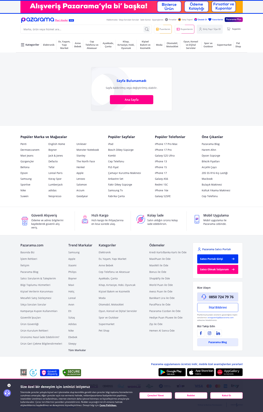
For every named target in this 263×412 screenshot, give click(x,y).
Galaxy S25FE (163, 196)
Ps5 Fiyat (113, 167)
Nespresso (54, 196)
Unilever (81, 144)
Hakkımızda (111, 19)
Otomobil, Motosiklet (111, 304)
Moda (102, 298)
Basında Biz (27, 252)
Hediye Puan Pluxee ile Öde (166, 317)
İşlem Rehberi (28, 259)
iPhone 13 (161, 161)
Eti (69, 311)
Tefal (51, 167)
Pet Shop (104, 330)
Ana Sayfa (131, 100)
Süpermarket (106, 324)
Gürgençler (27, 161)
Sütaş (71, 317)
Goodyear (82, 196)
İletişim (24, 265)
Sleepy (72, 343)
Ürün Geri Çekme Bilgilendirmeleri (41, 343)
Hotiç (71, 291)
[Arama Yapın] (147, 29)
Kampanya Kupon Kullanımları (38, 311)
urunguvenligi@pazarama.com (221, 317)
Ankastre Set (115, 178)
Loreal (72, 298)
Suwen (24, 196)
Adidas (72, 324)
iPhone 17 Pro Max (166, 144)
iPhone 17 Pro (163, 149)
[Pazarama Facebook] (200, 333)
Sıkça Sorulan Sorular (129, 19)
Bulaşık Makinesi (212, 184)
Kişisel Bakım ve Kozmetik (114, 291)
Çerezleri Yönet (155, 395)
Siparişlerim (157, 19)
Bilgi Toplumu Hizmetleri (35, 285)
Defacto (53, 161)
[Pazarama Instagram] (209, 333)
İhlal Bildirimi (218, 307)
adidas (52, 190)
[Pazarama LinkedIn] (218, 333)
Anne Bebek (106, 265)
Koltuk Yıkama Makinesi (216, 190)
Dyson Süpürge (211, 155)
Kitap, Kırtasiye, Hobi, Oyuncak (117, 285)
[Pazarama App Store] (200, 372)
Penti (23, 144)
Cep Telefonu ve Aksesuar (114, 272)
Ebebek (72, 337)
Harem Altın (209, 149)
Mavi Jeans (26, 155)
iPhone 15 (161, 167)
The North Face (85, 161)
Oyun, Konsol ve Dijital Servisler (118, 311)
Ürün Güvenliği (29, 324)
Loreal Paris (55, 173)
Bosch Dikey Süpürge (121, 149)
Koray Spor (55, 178)
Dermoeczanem (29, 149)
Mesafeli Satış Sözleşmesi (35, 298)
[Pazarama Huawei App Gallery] (229, 372)
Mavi (71, 285)
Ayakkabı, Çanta (108, 278)
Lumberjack (55, 184)
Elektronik (105, 252)
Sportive (25, 184)
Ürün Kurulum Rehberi (34, 330)
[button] (37, 20)
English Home (56, 144)
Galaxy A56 (161, 178)
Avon (71, 304)
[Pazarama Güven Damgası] (33, 372)
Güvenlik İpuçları (30, 317)
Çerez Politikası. (108, 405)
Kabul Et (226, 395)
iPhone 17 (161, 173)
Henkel (80, 167)
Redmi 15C (161, 184)
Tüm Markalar (77, 350)
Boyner (52, 149)
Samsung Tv (115, 190)
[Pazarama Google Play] (172, 372)
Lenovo (80, 178)
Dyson (24, 173)
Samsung (26, 178)
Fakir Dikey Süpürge (120, 184)
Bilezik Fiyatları (211, 161)
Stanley (80, 155)
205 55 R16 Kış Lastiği (215, 173)
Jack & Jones (55, 155)
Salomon (81, 184)
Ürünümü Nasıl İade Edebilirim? (39, 337)
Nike (23, 190)
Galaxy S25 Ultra (165, 155)
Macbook (207, 178)
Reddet (191, 395)
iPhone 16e (161, 190)
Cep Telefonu (116, 161)
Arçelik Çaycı (209, 167)
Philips (72, 272)
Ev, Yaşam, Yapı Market (112, 259)
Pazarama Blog (211, 144)
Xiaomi (72, 265)
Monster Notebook (87, 149)
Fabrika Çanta (116, 196)
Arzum (80, 190)
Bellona (24, 167)
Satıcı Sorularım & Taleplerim (38, 278)
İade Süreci (145, 19)
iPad (110, 144)
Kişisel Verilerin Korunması (36, 291)
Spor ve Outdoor (109, 317)
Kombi (112, 155)
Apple (80, 173)
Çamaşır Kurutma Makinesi (124, 173)
